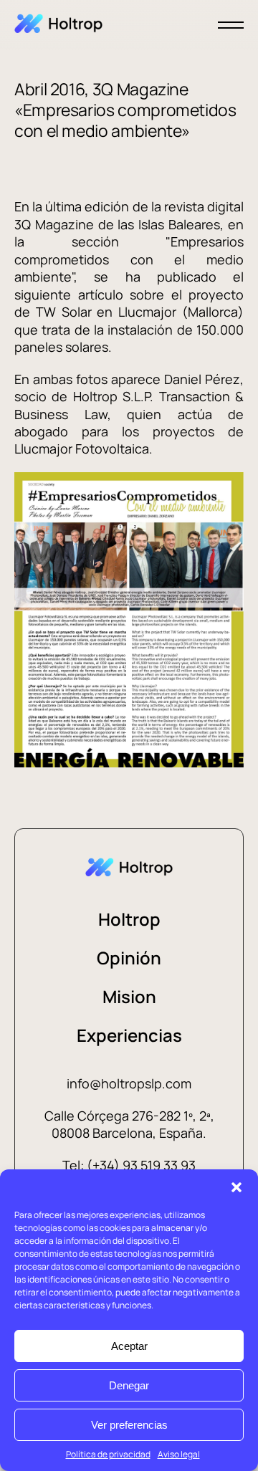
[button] (236, 1187)
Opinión (129, 957)
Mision (129, 996)
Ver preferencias (129, 1425)
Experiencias (129, 1035)
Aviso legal (179, 1454)
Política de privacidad (108, 1454)
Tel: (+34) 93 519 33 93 (129, 1165)
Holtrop (129, 919)
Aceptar (129, 1346)
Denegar (129, 1385)
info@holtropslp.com (129, 1083)
